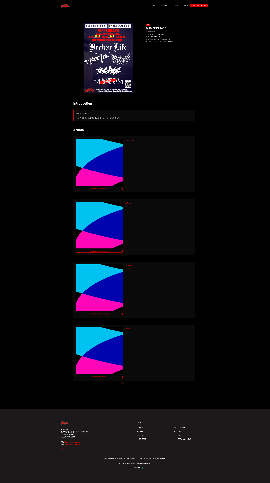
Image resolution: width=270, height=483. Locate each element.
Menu (141, 432)
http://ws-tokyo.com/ (72, 442)
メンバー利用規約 (159, 458)
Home (141, 428)
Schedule (180, 428)
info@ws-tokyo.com (72, 445)
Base (178, 435)
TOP (154, 5)
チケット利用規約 (129, 458)
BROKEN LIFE (131, 140)
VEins (128, 203)
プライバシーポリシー (144, 458)
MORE (177, 5)
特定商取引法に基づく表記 (113, 458)
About (179, 432)
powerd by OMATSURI (134, 468)
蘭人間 (128, 328)
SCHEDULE (164, 5)
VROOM (129, 266)
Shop (141, 435)
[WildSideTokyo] (72, 6)
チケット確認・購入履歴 (199, 5)
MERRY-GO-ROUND (183, 439)
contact (142, 439)
